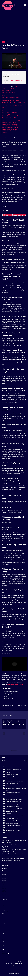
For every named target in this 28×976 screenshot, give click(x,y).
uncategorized (5, 953)
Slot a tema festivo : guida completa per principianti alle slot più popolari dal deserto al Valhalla (14, 723)
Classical (4, 888)
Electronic (4, 896)
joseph (4, 50)
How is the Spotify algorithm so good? (11, 97)
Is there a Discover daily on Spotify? (10, 129)
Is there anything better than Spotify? (10, 124)
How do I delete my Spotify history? (10, 112)
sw (2, 951)
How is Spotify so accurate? (8, 92)
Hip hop (3, 914)
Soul (3, 949)
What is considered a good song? (9, 104)
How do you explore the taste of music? (11, 100)
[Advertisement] (14, 25)
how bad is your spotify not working (15, 684)
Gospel (3, 908)
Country (4, 890)
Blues (3, 884)
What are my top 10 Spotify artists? (10, 88)
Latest (3, 42)
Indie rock (4, 918)
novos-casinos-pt (6, 931)
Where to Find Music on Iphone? (21, 705)
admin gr (4, 878)
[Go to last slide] (4, 733)
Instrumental (5, 920)
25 (2, 870)
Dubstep (4, 894)
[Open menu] (24, 5)
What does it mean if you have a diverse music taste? (14, 102)
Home (19, 961)
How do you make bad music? (9, 98)
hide (16, 86)
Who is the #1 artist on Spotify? (9, 117)
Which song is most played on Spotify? (11, 120)
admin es (4, 874)
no (2, 929)
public (3, 941)
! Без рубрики (5, 868)
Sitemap (14, 965)
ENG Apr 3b (4, 900)
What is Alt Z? (5, 119)
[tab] (11, 750)
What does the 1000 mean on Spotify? (10, 130)
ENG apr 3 (4, 898)
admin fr (4, 876)
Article (3, 882)
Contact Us (8, 963)
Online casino (5, 933)
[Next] (24, 733)
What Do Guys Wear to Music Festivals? (7, 705)
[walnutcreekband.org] (8, 5)
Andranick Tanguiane (15, 80)
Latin (3, 925)
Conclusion (4, 132)
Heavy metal (5, 912)
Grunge (3, 910)
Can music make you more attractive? (10, 109)
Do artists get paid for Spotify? (9, 122)
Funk (3, 906)
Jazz (3, 922)
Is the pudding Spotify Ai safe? (9, 114)
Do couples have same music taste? (10, 110)
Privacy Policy (19, 963)
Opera (3, 935)
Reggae (3, 943)
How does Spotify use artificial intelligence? (12, 115)
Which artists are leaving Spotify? (10, 125)
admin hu (4, 880)
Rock (3, 945)
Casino (3, 886)
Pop (3, 939)
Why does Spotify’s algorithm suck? (10, 127)
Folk (3, 904)
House (3, 916)
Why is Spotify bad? (6, 90)
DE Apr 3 (4, 892)
